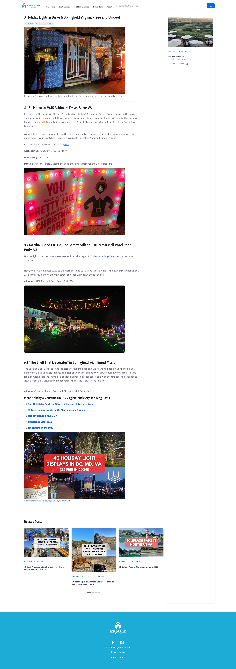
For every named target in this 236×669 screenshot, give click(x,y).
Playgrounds (29, 561)
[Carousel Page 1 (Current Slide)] (89, 592)
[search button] (211, 5)
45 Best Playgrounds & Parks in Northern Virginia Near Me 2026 (44, 568)
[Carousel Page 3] (96, 592)
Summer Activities (126, 561)
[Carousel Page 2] (93, 592)
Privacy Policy (118, 652)
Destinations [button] (64, 7)
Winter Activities (44, 24)
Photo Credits (118, 657)
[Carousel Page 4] (99, 592)
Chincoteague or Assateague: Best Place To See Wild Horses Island (93, 583)
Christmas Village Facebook (105, 256)
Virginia (29, 24)
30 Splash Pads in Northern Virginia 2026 (138, 567)
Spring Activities (89, 576)
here (66, 144)
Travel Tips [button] (98, 7)
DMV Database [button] (82, 7)
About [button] (109, 7)
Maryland (76, 576)
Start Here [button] (50, 7)
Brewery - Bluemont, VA (179, 51)
